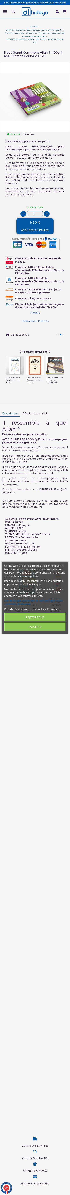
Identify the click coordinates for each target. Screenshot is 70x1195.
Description (10, 413)
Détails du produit (35, 413)
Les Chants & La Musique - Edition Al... (55, 379)
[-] (23, 214)
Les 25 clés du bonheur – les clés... (13, 379)
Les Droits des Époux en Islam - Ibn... (34, 379)
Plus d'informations (16, 609)
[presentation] (55, 124)
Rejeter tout (35, 617)
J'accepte (35, 627)
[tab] (10, 414)
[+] (47, 214)
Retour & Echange (35, 1158)
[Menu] (4, 11)
